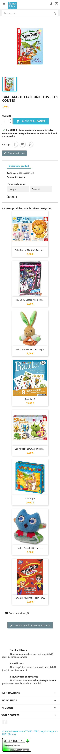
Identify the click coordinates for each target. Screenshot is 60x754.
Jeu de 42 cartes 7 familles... (30, 299)
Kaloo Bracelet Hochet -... (30, 548)
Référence (12, 173)
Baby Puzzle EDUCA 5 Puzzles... (30, 250)
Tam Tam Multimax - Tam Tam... (30, 597)
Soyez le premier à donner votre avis (32, 625)
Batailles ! (30, 399)
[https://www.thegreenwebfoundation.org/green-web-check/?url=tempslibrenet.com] (16, 744)
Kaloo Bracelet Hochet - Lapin (30, 349)
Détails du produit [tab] (19, 165)
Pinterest (30, 144)
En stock (11, 177)
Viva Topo (30, 498)
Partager (15, 144)
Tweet (22, 144)
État (9, 197)
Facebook (4, 722)
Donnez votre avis (16, 153)
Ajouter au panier (31, 121)
